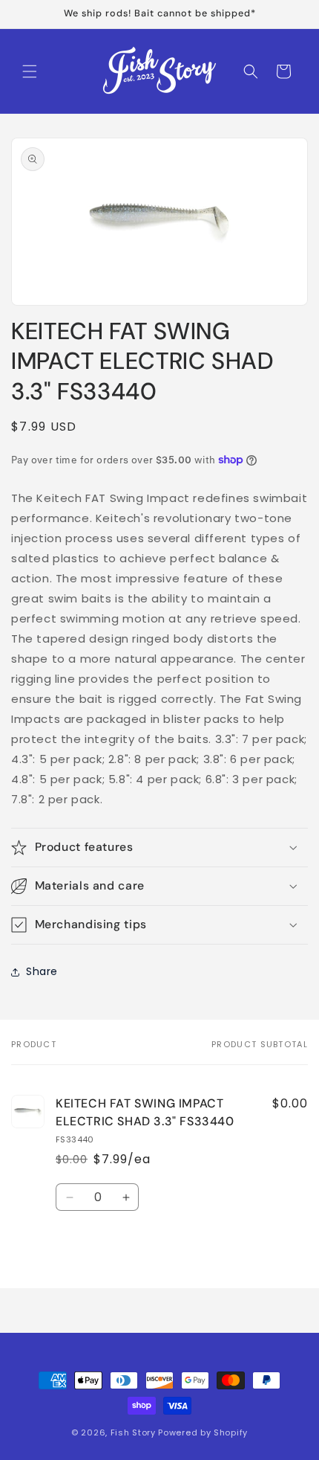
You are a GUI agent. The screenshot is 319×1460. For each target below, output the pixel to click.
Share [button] (42, 971)
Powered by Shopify (203, 1432)
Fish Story (135, 1432)
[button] (29, 71)
